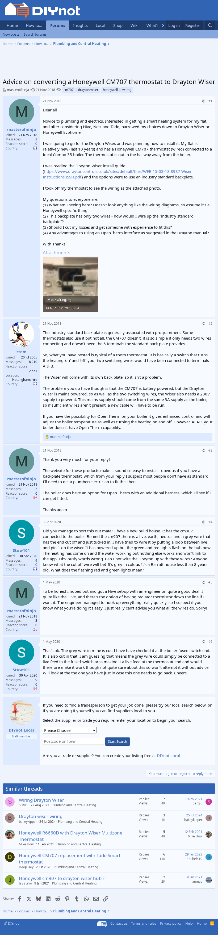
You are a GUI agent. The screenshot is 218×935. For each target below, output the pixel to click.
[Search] (210, 25)
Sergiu (197, 803)
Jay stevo (25, 883)
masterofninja (18, 89)
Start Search (117, 741)
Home (12, 25)
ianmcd (196, 881)
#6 (210, 641)
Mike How (26, 844)
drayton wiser (88, 89)
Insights (80, 25)
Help (189, 923)
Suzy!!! (23, 805)
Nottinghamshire (24, 379)
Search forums (35, 34)
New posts (11, 34)
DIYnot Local (168, 755)
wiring (126, 89)
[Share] (203, 101)
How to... (34, 25)
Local (100, 25)
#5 (210, 582)
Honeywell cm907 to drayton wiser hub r (61, 878)
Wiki (135, 25)
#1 (210, 101)
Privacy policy (171, 923)
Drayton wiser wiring (40, 816)
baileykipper (28, 821)
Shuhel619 (194, 859)
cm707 (69, 89)
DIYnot (13, 923)
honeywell (110, 89)
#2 (210, 323)
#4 (210, 522)
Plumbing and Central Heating (74, 805)
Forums (57, 25)
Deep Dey (26, 867)
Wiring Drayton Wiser (41, 800)
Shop (118, 25)
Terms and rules (143, 923)
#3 (210, 450)
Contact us (118, 923)
